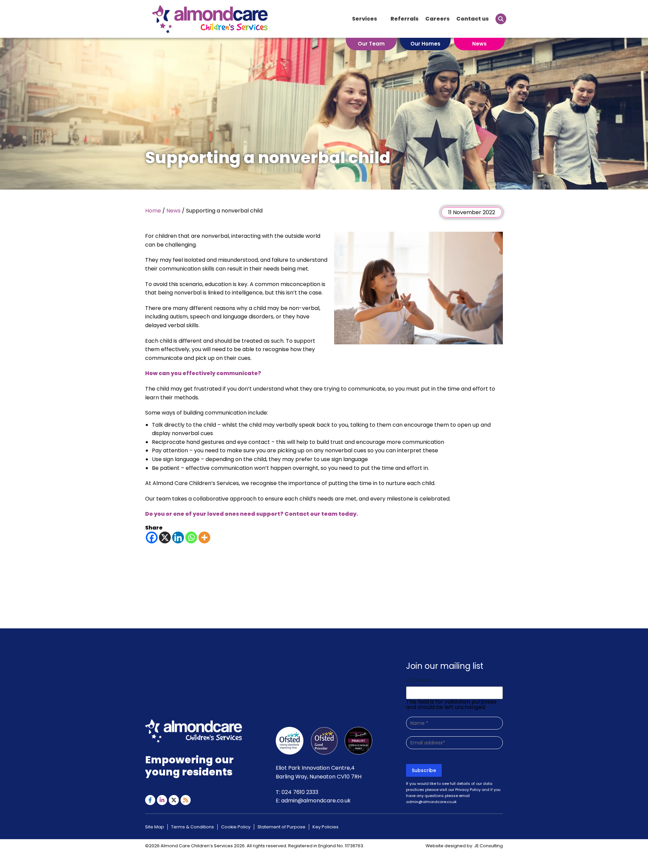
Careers (437, 19)
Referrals (404, 19)
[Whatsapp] (191, 537)
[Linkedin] (178, 537)
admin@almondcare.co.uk (316, 800)
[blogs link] (186, 800)
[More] (204, 537)
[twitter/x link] (174, 800)
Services (364, 19)
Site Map (154, 827)
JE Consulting (488, 846)
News (479, 43)
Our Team (371, 43)
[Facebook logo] (150, 800)
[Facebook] (152, 537)
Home (153, 211)
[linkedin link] (162, 800)
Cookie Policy (235, 827)
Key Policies (326, 827)
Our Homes (425, 43)
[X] (165, 537)
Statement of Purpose (281, 827)
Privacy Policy (468, 789)
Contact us (472, 19)
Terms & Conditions (192, 827)
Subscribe (424, 770)
